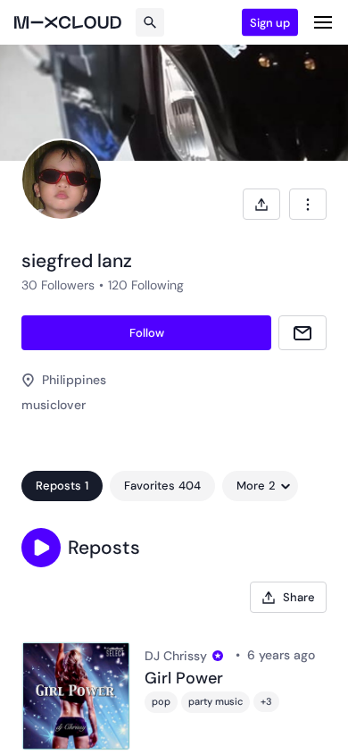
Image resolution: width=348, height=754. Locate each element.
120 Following (146, 285)
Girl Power (184, 679)
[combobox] (308, 204)
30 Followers (58, 285)
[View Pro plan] (217, 655)
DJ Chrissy (176, 656)
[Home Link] (67, 22)
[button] (41, 547)
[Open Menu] (323, 22)
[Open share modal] (261, 204)
